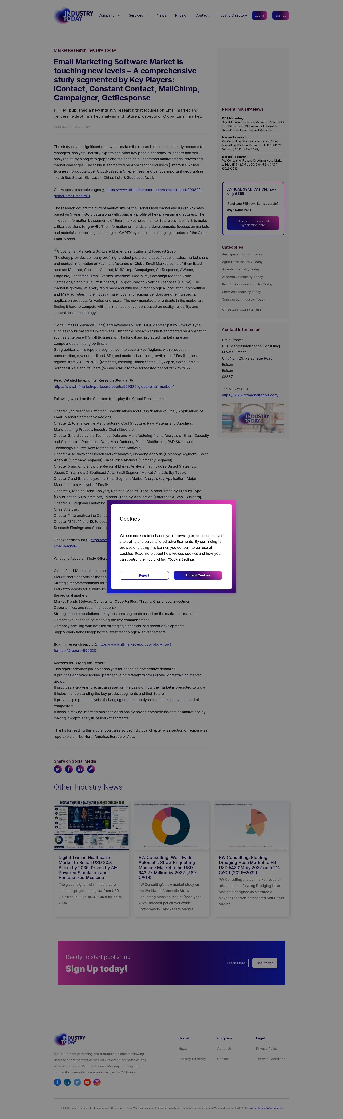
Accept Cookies (197, 575)
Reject (144, 575)
